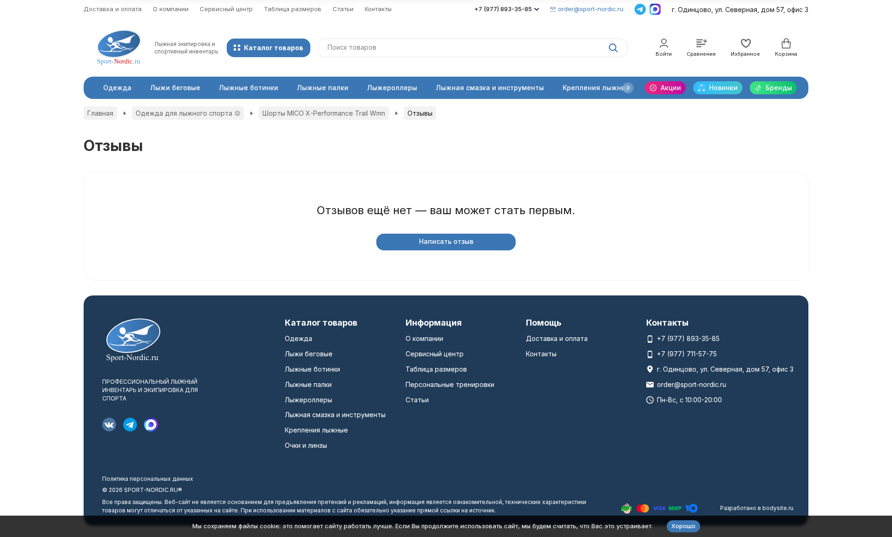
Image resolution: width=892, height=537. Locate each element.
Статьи (343, 9)
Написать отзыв (446, 241)
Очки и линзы (306, 445)
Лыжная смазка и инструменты (490, 88)
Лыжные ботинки (248, 88)
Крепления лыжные (596, 88)
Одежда (117, 88)
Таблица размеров (292, 9)
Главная (100, 113)
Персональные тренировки (450, 384)
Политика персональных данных (147, 478)
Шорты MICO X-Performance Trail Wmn (323, 113)
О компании (171, 9)
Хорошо (683, 526)
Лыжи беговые (175, 88)
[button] (628, 87)
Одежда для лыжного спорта (184, 113)
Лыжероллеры (392, 88)
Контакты (378, 9)
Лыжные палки (322, 88)
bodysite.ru (778, 507)
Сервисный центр (226, 9)
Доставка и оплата (113, 9)
